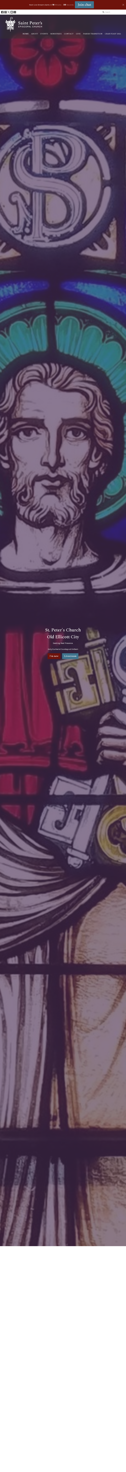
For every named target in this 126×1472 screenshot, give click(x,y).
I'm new (54, 656)
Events (44, 33)
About (34, 33)
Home (26, 33)
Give (78, 33)
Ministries (56, 33)
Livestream (70, 656)
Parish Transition (92, 33)
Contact (68, 33)
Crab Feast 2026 (113, 33)
